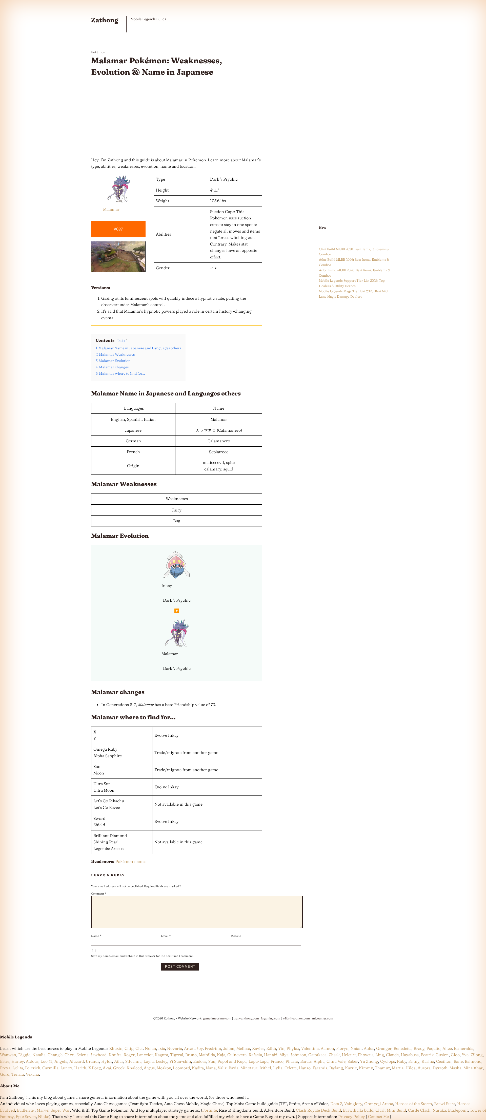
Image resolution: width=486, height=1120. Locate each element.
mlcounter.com (322, 1018)
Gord (4, 1074)
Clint (331, 1061)
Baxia (233, 1067)
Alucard (76, 1061)
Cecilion (444, 1061)
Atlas (118, 1061)
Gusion (442, 1054)
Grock (119, 1067)
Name (96, 936)
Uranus (92, 1061)
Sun (211, 1061)
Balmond (473, 1061)
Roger (129, 1054)
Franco (277, 1061)
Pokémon (98, 52)
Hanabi (270, 1054)
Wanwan (8, 1054)
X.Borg (94, 1067)
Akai (107, 1067)
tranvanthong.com (246, 1018)
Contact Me (378, 1116)
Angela (60, 1061)
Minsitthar (473, 1067)
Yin (281, 1048)
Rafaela (255, 1054)
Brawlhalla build (358, 1110)
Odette (291, 1067)
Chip (129, 1048)
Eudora (199, 1061)
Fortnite (209, 1110)
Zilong (477, 1054)
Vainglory (353, 1103)
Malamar (111, 209)
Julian (228, 1048)
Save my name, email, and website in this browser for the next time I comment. (142, 956)
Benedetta (403, 1048)
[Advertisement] (176, 117)
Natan (356, 1048)
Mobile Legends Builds (148, 19)
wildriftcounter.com (296, 1018)
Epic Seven (26, 1116)
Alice (447, 1048)
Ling (379, 1054)
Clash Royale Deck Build (318, 1110)
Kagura (161, 1054)
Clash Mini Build (390, 1110)
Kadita (198, 1067)
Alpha (319, 1061)
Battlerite (25, 1110)
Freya (5, 1067)
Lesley (161, 1061)
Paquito (433, 1048)
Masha (455, 1067)
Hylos (106, 1061)
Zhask (334, 1054)
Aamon (327, 1048)
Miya (284, 1054)
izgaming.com (270, 1018)
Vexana (32, 1074)
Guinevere (237, 1054)
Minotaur (248, 1067)
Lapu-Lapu (259, 1061)
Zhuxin (116, 1048)
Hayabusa (410, 1054)
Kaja (221, 1054)
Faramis (320, 1067)
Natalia (39, 1054)
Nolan (150, 1048)
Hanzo (305, 1067)
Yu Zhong (369, 1061)
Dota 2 (336, 1103)
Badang (336, 1067)
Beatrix (427, 1054)
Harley (17, 1061)
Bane (458, 1061)
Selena (82, 1054)
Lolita (17, 1067)
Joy (200, 1048)
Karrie (351, 1067)
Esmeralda (463, 1048)
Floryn (342, 1048)
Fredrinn (213, 1048)
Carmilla (50, 1067)
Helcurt (349, 1054)
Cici (139, 1048)
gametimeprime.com (217, 1018)
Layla (149, 1061)
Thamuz (382, 1067)
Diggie (24, 1054)
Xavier (258, 1048)
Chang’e (55, 1054)
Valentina (310, 1048)
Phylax (293, 1048)
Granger (384, 1048)
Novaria (174, 1048)
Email (166, 936)
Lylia (277, 1067)
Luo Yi (46, 1061)
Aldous (32, 1061)
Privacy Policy (351, 1116)
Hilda (411, 1067)
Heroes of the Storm (413, 1103)
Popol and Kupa (232, 1061)
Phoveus (365, 1054)
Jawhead (99, 1054)
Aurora (424, 1067)
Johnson (298, 1054)
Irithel (265, 1067)
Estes (4, 1061)
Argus (149, 1067)
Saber (353, 1061)
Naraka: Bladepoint (450, 1110)
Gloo (455, 1054)
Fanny (413, 1061)
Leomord (181, 1067)
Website (236, 936)
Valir (222, 1067)
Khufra (115, 1054)
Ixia (161, 1048)
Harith (80, 1067)
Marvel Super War (53, 1110)
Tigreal (176, 1054)
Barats (306, 1061)
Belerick (32, 1067)
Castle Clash (419, 1110)
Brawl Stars (444, 1103)
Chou (69, 1054)
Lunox (66, 1067)
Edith (271, 1048)
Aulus (369, 1048)
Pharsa (292, 1061)
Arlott (189, 1048)
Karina (427, 1061)
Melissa (243, 1048)
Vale (341, 1061)
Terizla (17, 1074)
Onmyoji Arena (378, 1103)
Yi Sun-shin (180, 1061)
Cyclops (387, 1061)
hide (121, 340)
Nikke (43, 1116)
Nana (211, 1067)
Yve (465, 1054)
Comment (99, 893)
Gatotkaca (317, 1054)
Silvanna (133, 1061)
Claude (392, 1054)
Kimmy (366, 1067)
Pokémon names (130, 861)
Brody (419, 1048)
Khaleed (134, 1067)
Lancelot (145, 1054)
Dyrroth (440, 1067)
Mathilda (207, 1054)
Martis (397, 1067)
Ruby (401, 1061)
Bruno (191, 1054)
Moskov (164, 1067)
